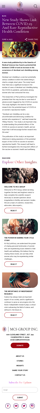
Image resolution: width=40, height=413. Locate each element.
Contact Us (20, 375)
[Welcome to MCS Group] (20, 175)
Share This (33, 39)
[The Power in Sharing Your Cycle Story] (20, 226)
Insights (20, 365)
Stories (20, 360)
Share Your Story (20, 370)
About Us (20, 356)
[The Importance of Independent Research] (20, 280)
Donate (20, 345)
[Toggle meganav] (3, 6)
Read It (16, 211)
